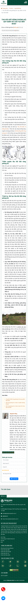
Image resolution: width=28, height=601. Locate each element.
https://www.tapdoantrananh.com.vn (10, 519)
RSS (2, 542)
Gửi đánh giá (14, 478)
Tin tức (11, 8)
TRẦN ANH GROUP (11, 580)
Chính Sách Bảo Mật (5, 550)
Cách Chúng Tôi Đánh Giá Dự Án (8, 538)
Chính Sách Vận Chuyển (6, 551)
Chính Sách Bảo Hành (5, 555)
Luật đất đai (17, 8)
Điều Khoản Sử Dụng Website (7, 548)
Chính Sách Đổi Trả (5, 553)
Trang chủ (5, 8)
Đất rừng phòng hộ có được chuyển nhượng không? (15, 403)
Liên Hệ (2, 540)
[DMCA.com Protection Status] (14, 570)
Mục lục (4, 496)
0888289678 (5, 516)
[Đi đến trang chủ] (3, 2)
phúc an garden (4, 575)
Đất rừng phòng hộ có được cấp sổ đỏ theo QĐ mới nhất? (15, 407)
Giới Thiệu (3, 537)
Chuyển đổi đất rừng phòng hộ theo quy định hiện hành (15, 400)
